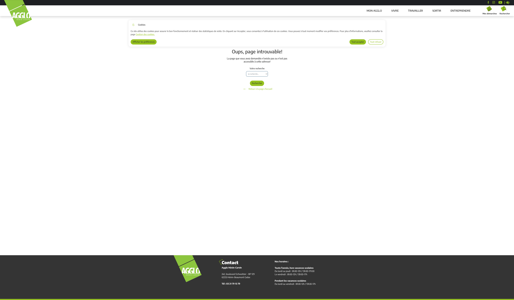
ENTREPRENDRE (460, 10)
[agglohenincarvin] (493, 2)
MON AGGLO (374, 10)
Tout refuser (375, 42)
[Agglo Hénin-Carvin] (488, 2)
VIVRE (395, 10)
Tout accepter (357, 42)
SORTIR (436, 10)
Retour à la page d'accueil (260, 89)
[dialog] (257, 33)
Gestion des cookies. (145, 34)
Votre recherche (257, 68)
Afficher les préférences (144, 42)
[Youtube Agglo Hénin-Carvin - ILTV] (500, 2)
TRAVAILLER (415, 10)
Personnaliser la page (508, 3)
